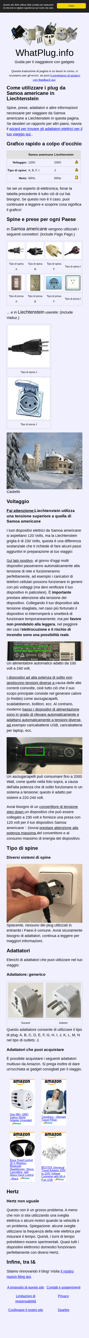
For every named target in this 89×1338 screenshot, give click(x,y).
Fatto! (71, 5)
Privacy (63, 1296)
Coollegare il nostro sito (25, 1310)
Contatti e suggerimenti (64, 1287)
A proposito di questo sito (25, 1287)
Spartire (63, 1310)
